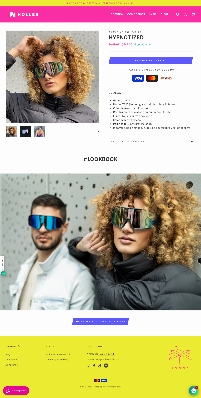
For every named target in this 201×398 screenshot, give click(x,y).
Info (152, 14)
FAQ (8, 354)
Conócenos (136, 14)
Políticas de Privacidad (58, 354)
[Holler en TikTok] (100, 365)
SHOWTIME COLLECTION (125, 32)
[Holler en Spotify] (106, 366)
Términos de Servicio (57, 359)
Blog (164, 14)
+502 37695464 (106, 353)
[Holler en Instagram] (88, 365)
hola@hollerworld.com (107, 359)
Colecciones (12, 359)
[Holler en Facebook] (94, 365)
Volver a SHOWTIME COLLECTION (102, 321)
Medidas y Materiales (128, 141)
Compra (117, 14)
